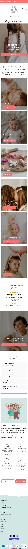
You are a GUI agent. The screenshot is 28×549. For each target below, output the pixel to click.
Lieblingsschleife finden (9, 107)
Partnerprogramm (6, 514)
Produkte (3, 519)
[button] (23, 9)
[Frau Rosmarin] (14, 9)
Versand (3, 512)
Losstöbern (7, 274)
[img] (14, 287)
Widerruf (3, 505)
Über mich (4, 524)
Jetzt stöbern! (14, 54)
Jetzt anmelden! (20, 481)
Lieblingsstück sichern (9, 140)
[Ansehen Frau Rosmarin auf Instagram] (11, 536)
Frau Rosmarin (16, 543)
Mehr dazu (14, 344)
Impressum (4, 500)
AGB (2, 503)
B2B (2, 531)
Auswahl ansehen (9, 207)
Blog (2, 526)
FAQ (2, 529)
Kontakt (3, 521)
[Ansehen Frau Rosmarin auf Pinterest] (17, 536)
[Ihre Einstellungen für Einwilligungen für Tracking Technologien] (25, 546)
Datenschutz (4, 510)
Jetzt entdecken (11, 241)
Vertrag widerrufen (6, 507)
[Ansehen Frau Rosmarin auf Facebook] (14, 536)
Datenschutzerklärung (18, 437)
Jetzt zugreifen (7, 174)
